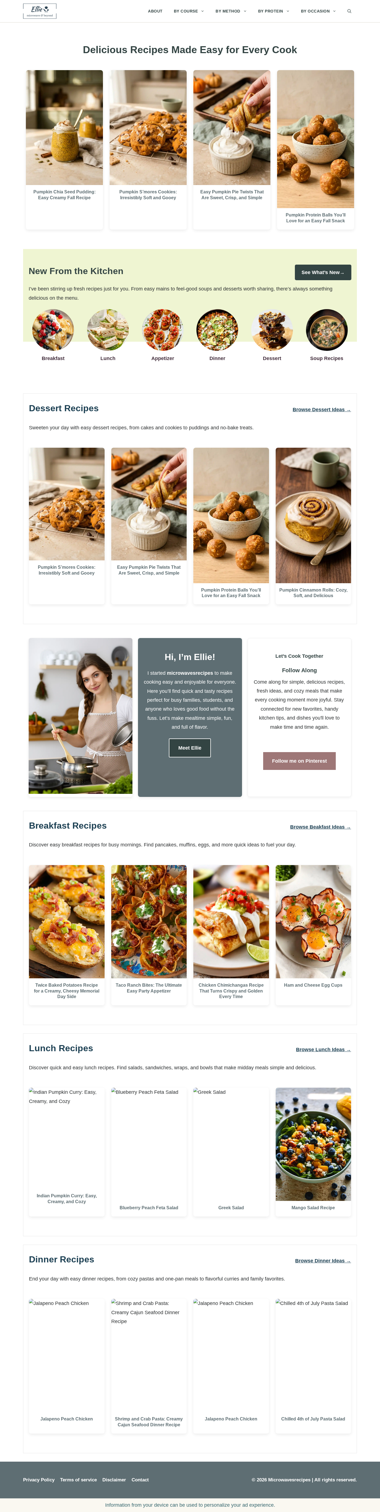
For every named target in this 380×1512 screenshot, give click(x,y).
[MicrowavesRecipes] (39, 11)
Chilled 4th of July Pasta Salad (313, 1419)
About (155, 11)
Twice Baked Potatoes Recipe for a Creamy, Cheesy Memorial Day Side (66, 991)
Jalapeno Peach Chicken (66, 1419)
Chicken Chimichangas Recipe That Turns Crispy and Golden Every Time (231, 991)
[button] (349, 11)
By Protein (270, 11)
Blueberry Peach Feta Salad (149, 1207)
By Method (228, 11)
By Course (186, 11)
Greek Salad (231, 1207)
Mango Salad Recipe (313, 1207)
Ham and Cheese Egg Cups (313, 985)
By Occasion (315, 11)
